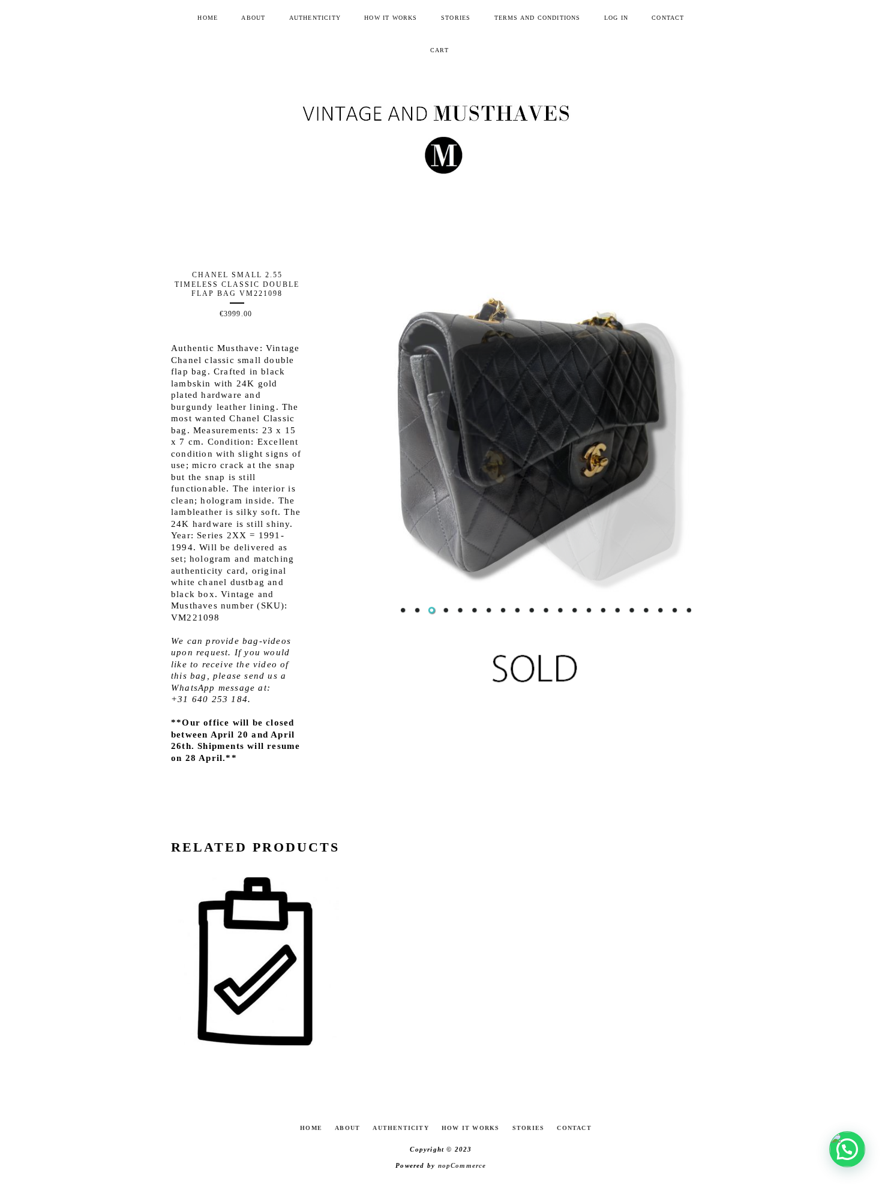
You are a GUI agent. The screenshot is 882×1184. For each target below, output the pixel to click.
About (253, 17)
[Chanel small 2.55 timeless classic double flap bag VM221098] (546, 431)
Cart (439, 50)
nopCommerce (462, 1165)
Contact (668, 17)
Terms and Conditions (537, 17)
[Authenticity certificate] (255, 961)
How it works (390, 17)
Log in (616, 17)
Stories (455, 17)
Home (207, 17)
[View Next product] (653, 848)
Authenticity (315, 17)
